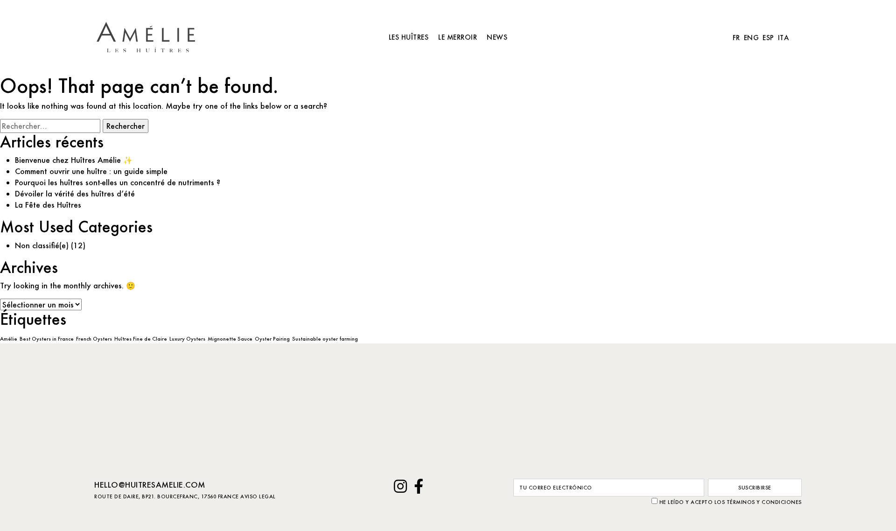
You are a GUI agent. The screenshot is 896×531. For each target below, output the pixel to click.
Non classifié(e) (42, 245)
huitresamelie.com (148, 37)
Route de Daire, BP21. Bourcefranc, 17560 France (166, 496)
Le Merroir (457, 37)
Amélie (8, 338)
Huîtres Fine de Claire (140, 338)
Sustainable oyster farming (325, 338)
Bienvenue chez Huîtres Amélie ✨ (74, 160)
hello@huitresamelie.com (149, 484)
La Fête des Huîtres (48, 205)
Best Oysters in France (47, 338)
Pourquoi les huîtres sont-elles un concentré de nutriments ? (117, 182)
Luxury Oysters (187, 338)
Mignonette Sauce (230, 338)
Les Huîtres (409, 37)
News (497, 37)
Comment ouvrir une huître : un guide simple (91, 171)
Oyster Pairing (272, 338)
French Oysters (94, 338)
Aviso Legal (258, 496)
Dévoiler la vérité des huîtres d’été (75, 193)
